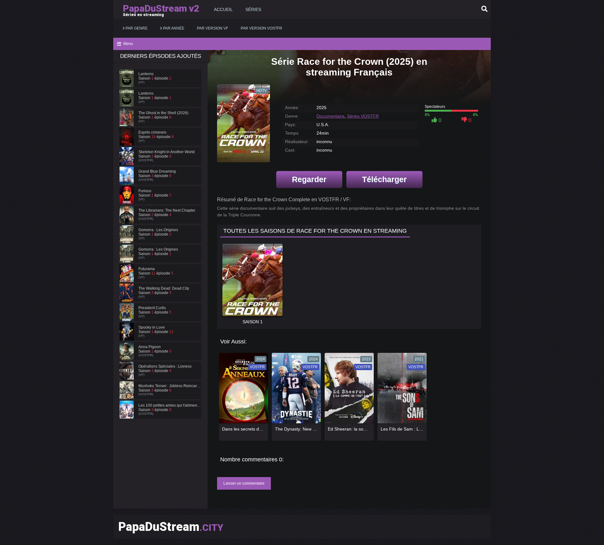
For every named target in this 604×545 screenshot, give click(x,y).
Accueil (223, 9)
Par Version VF (212, 28)
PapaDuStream (170, 527)
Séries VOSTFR (363, 116)
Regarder (309, 179)
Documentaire (330, 116)
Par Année (173, 28)
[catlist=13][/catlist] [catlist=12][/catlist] (242, 390)
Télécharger (384, 179)
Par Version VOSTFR (261, 28)
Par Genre (136, 28)
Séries (253, 9)
